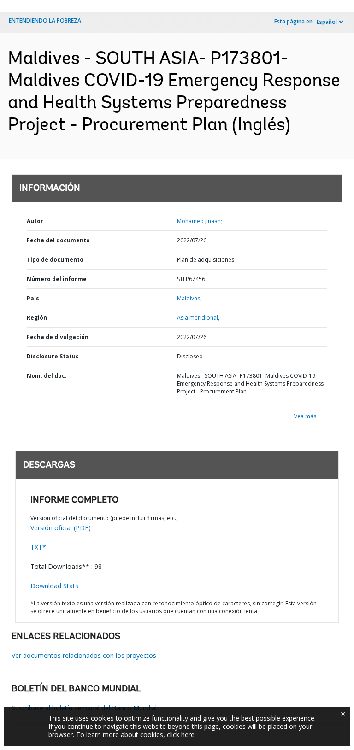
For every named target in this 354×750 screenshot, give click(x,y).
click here (181, 734)
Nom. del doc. (47, 376)
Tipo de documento (55, 260)
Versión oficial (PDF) (60, 527)
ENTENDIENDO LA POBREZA (45, 20)
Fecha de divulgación (57, 337)
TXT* (38, 547)
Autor (35, 221)
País (33, 298)
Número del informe (57, 279)
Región (37, 318)
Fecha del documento (58, 240)
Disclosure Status (53, 356)
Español (327, 22)
